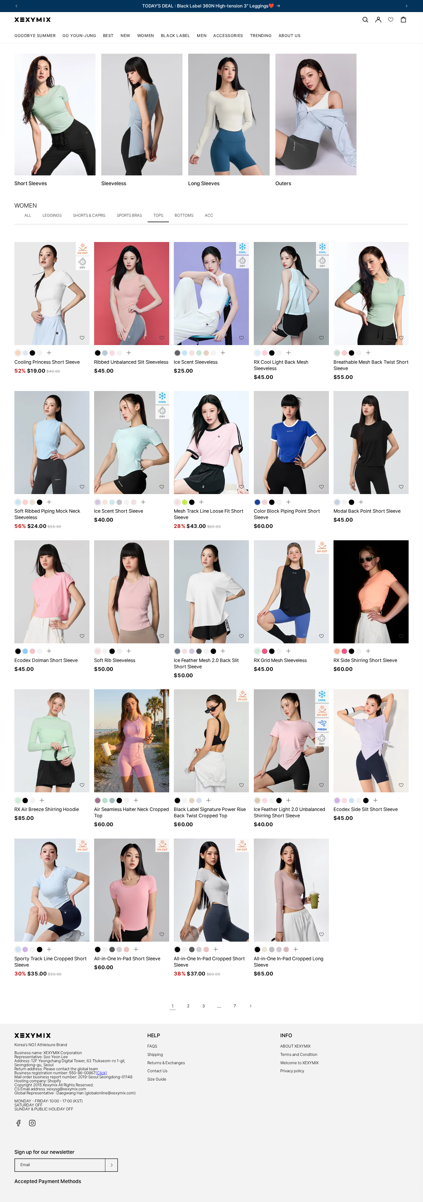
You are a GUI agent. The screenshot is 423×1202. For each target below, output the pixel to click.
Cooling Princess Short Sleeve (47, 362)
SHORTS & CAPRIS (89, 215)
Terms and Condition (298, 1054)
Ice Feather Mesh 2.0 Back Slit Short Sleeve (206, 663)
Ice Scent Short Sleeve (118, 511)
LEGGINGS (52, 215)
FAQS (152, 1046)
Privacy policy (292, 1071)
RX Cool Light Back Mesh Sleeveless (281, 365)
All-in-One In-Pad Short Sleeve (127, 958)
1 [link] (173, 1006)
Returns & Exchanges (166, 1063)
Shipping (155, 1054)
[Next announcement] (406, 6)
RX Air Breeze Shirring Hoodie (46, 809)
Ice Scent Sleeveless (196, 362)
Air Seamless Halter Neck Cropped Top (131, 812)
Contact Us (157, 1071)
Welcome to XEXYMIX (299, 1063)
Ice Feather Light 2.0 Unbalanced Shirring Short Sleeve (289, 812)
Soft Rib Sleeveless (114, 660)
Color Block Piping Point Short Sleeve (287, 514)
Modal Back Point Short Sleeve (367, 511)
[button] (145, 36)
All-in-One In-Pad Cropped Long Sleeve (288, 962)
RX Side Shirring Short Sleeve (365, 660)
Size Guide (156, 1079)
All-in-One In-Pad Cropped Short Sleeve (209, 962)
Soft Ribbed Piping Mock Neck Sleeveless (47, 514)
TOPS (158, 215)
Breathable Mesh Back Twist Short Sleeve (371, 365)
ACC (209, 215)
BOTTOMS (184, 215)
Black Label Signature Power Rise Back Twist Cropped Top (210, 812)
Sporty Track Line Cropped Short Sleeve (50, 962)
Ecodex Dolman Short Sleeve (46, 660)
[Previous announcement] (16, 6)
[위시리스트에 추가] (82, 337)
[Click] (101, 1073)
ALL (27, 215)
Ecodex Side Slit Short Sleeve (366, 809)
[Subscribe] (111, 1165)
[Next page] (250, 1006)
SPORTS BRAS (129, 215)
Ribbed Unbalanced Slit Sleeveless (131, 362)
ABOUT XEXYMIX (295, 1046)
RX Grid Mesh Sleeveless (280, 660)
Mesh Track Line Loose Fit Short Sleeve (208, 514)
